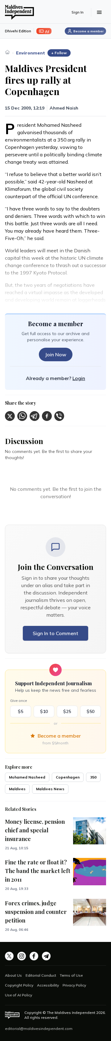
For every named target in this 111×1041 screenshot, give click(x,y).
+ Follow (59, 52)
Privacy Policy (74, 985)
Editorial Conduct (41, 975)
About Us (13, 975)
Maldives (17, 789)
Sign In (78, 12)
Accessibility (48, 985)
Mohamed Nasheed (27, 777)
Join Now (55, 354)
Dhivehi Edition (18, 31)
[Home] (7, 52)
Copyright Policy (19, 985)
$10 (44, 711)
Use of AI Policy (18, 995)
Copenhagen (68, 777)
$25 (67, 711)
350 (93, 777)
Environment (30, 53)
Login (78, 378)
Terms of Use (71, 975)
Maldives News (50, 789)
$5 (20, 711)
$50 (90, 711)
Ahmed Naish (64, 108)
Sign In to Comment (55, 633)
